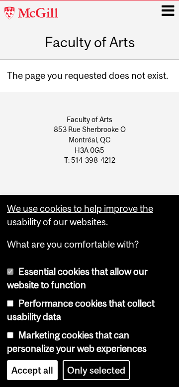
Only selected (96, 370)
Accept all (32, 370)
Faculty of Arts (90, 42)
